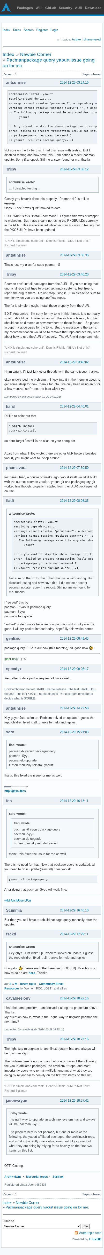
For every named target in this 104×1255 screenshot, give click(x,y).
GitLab (50, 8)
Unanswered (92, 39)
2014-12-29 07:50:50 (74, 468)
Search (29, 30)
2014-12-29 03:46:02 (74, 362)
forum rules (28, 984)
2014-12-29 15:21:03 (74, 732)
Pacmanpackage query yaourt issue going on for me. (47, 1207)
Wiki (39, 8)
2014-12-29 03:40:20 (74, 274)
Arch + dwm (12, 1176)
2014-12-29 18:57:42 (74, 1100)
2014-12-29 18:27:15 (74, 1039)
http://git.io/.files (15, 791)
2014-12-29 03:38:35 (74, 255)
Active (76, 39)
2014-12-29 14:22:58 (74, 708)
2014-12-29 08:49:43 (74, 638)
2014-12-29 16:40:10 (74, 910)
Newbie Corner (35, 54)
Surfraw (57, 1176)
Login (54, 30)
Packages (25, 8)
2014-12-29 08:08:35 (74, 500)
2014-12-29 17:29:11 (74, 934)
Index (6, 30)
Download (93, 8)
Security (65, 8)
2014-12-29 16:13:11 (74, 801)
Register (42, 30)
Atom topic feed (90, 1233)
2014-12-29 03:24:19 (74, 82)
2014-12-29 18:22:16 (74, 998)
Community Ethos (51, 984)
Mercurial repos (37, 1176)
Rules (17, 30)
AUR (78, 8)
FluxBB (95, 1239)
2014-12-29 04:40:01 (74, 406)
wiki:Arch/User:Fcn (17, 900)
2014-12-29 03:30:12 (74, 169)
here (32, 973)
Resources (12, 988)
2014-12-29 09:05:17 (74, 669)
